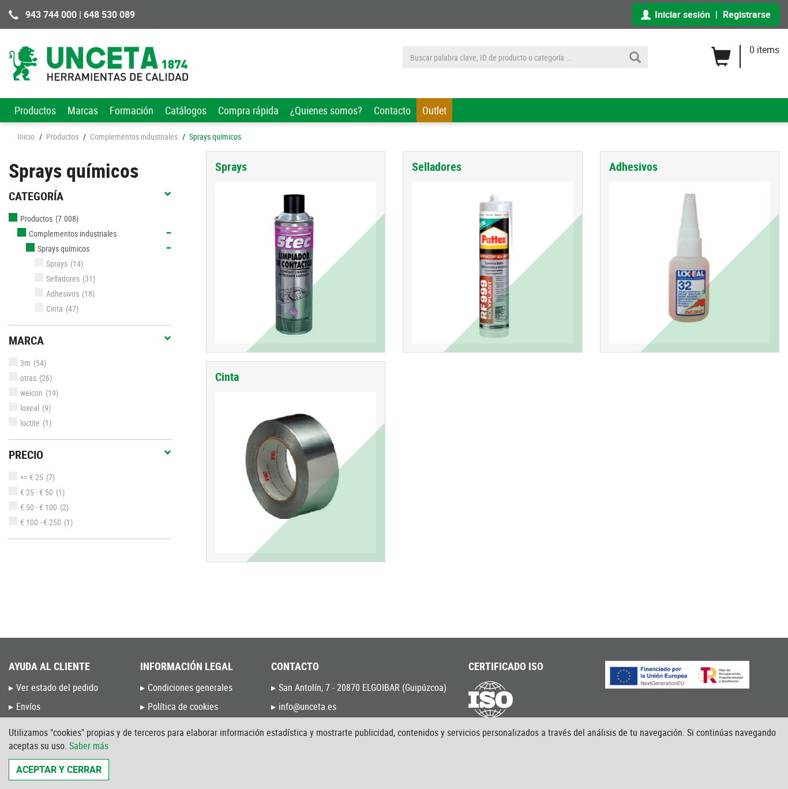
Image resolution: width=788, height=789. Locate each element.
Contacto (392, 110)
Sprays (56, 263)
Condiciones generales (190, 687)
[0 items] (745, 52)
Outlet (434, 110)
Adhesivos (62, 293)
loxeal (29, 407)
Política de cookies (183, 706)
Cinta (54, 308)
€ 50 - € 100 (38, 507)
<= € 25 (31, 477)
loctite (30, 422)
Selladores (63, 278)
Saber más (88, 745)
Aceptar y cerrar (59, 769)
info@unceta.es (307, 706)
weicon (31, 392)
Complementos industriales (134, 136)
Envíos (28, 706)
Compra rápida (248, 110)
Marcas (82, 110)
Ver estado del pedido (57, 687)
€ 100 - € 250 (40, 522)
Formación (131, 110)
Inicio (26, 136)
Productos (35, 110)
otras (28, 377)
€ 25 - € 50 (36, 492)
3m (25, 362)
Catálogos (186, 110)
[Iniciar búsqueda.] (635, 57)
